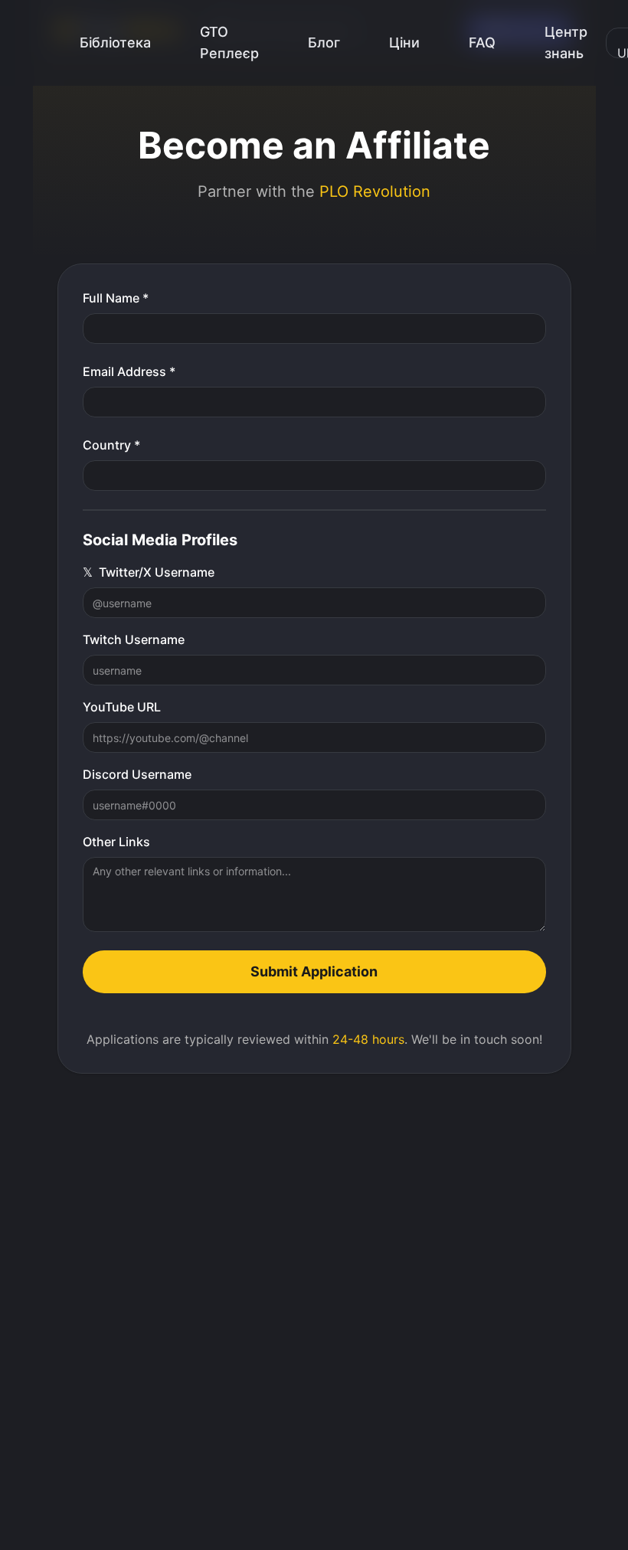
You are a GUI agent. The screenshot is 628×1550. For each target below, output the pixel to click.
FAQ (482, 42)
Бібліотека (115, 42)
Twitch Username (134, 639)
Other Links (116, 841)
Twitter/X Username (148, 572)
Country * (111, 445)
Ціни (404, 42)
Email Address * (129, 371)
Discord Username (137, 774)
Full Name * (116, 298)
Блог (324, 42)
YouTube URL (122, 707)
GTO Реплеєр (229, 42)
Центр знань (566, 42)
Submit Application (314, 971)
